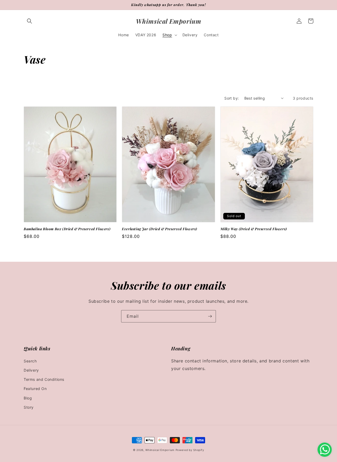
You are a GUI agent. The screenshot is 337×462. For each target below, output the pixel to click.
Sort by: (231, 98)
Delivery (31, 370)
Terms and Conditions (44, 379)
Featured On (35, 388)
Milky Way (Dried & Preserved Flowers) (253, 229)
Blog (28, 398)
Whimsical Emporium (160, 449)
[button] (29, 21)
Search (30, 361)
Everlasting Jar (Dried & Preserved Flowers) (159, 229)
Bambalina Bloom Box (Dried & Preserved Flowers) (67, 229)
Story (29, 407)
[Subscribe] (210, 316)
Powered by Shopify (190, 449)
